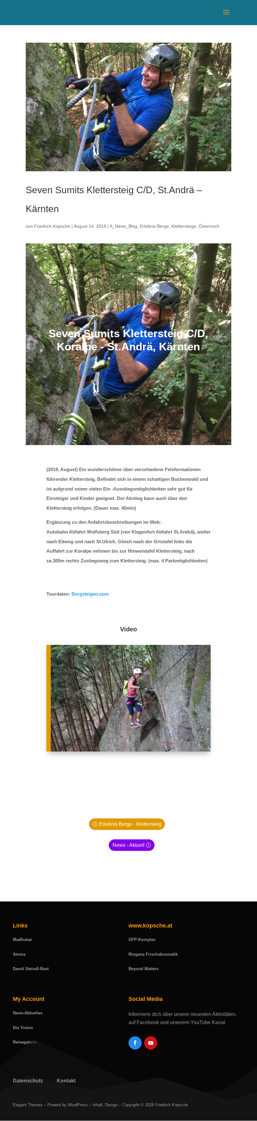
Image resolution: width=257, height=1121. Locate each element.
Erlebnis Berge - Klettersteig (130, 824)
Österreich (209, 226)
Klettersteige (183, 226)
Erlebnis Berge (154, 226)
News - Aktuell (128, 845)
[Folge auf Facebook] (135, 1042)
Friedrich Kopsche (52, 226)
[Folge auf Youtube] (150, 1042)
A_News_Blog (123, 226)
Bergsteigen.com (90, 594)
